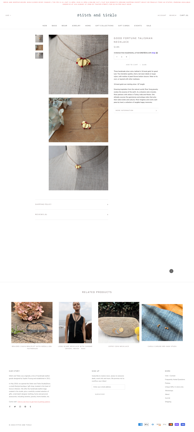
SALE (149, 26)
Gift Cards (124, 26)
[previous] (7, 324)
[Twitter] (15, 406)
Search (172, 15)
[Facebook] (10, 406)
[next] (187, 324)
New (45, 26)
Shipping (168, 402)
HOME (88, 26)
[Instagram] (20, 406)
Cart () (184, 15)
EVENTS (138, 26)
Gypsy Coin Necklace (119, 346)
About (167, 394)
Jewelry (76, 26)
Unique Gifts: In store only (174, 387)
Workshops (169, 391)
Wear (64, 26)
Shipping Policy (43, 204)
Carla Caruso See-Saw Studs (162, 346)
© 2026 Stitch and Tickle (20, 425)
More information (124, 110)
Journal (167, 398)
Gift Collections (105, 26)
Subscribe (100, 394)
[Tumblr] (30, 406)
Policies (167, 383)
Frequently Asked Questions (175, 379)
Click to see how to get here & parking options (34, 402)
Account (162, 15)
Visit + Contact (170, 376)
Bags (54, 26)
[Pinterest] (25, 406)
